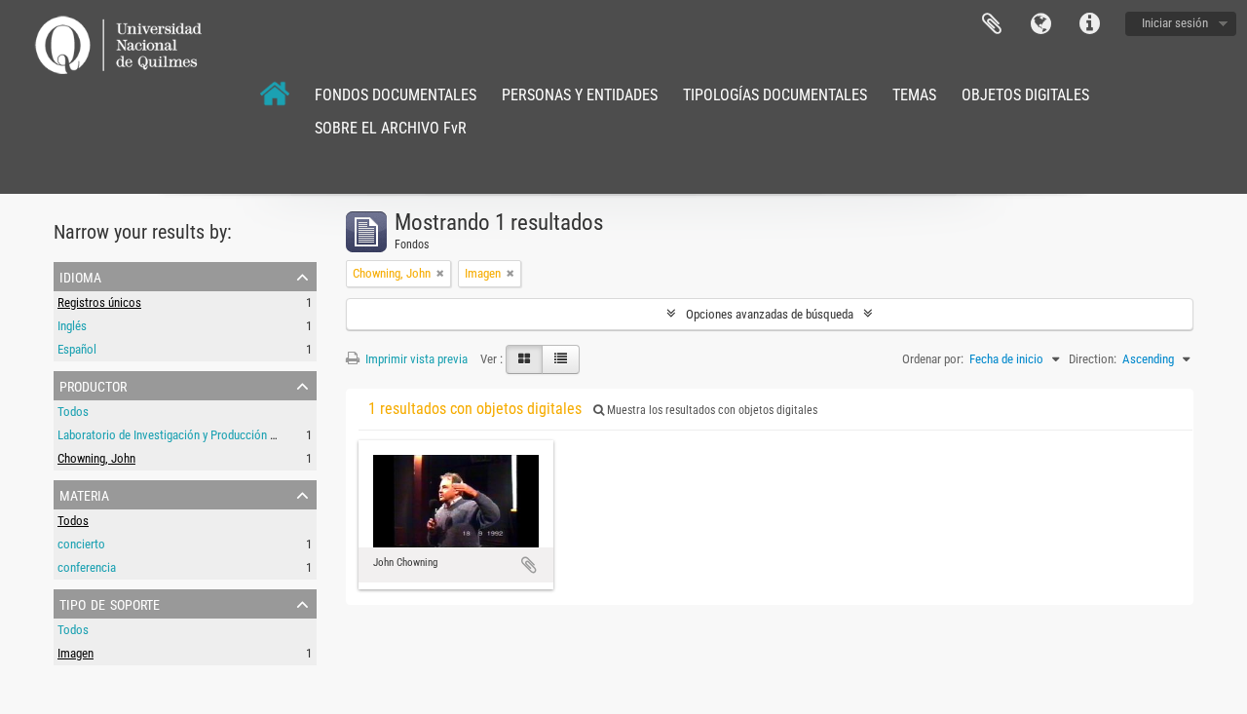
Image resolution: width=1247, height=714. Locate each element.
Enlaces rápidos (1089, 24)
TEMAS (914, 95)
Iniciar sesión (1175, 23)
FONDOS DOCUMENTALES (395, 95)
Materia (84, 494)
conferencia (86, 567)
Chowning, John (96, 458)
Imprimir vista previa (415, 359)
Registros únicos (99, 302)
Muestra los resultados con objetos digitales (710, 410)
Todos (73, 411)
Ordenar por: (933, 359)
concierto (81, 544)
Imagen (75, 653)
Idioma (1040, 24)
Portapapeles (991, 24)
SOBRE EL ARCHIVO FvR (391, 128)
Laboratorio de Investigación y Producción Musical (183, 435)
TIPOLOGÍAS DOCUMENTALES (775, 95)
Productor (93, 384)
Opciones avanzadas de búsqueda (769, 314)
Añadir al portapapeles (529, 565)
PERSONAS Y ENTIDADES (580, 95)
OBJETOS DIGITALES (1025, 95)
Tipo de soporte (109, 603)
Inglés (72, 326)
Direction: (1092, 359)
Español (76, 349)
